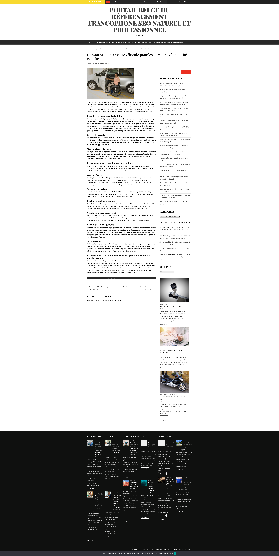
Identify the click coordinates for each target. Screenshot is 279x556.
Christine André (165, 254)
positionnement (146, 42)
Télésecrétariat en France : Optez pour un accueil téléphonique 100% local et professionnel (116, 501)
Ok (175, 553)
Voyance (168, 440)
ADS (161, 242)
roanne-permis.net (149, 131)
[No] (277, 554)
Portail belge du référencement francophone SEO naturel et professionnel (139, 20)
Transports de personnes (102, 278)
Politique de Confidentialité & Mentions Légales (168, 42)
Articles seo (136, 42)
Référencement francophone (105, 42)
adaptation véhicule (120, 278)
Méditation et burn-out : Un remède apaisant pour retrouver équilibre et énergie (134, 448)
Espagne (186, 440)
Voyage (150, 480)
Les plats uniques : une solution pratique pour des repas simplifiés (138, 288)
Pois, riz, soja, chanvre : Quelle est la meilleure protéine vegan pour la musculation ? (115, 1)
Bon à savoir (159, 549)
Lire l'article (163, 324)
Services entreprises (167, 348)
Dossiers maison (168, 549)
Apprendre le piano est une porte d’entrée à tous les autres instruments (170, 485)
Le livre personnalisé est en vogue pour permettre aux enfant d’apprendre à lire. (174, 229)
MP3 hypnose (164, 227)
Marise (107, 63)
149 (91, 541)
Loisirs (150, 440)
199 (164, 421)
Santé (96, 440)
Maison (132, 480)
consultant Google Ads (167, 236)
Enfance (168, 477)
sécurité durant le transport (123, 196)
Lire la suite (127, 477)
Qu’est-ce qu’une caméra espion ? (172, 306)
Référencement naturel (123, 42)
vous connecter (99, 300)
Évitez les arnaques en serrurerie (187, 483)
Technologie (164, 304)
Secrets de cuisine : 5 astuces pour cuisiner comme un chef (102, 288)
